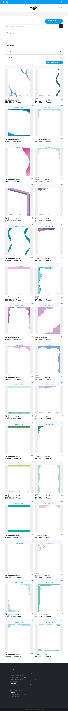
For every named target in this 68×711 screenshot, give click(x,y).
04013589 (37, 375)
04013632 (7, 494)
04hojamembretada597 (12, 496)
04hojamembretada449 (12, 258)
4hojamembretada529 (42, 337)
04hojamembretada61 (12, 100)
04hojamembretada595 (42, 456)
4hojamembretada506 (12, 337)
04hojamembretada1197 (12, 654)
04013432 (7, 177)
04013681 (37, 494)
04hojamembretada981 (12, 615)
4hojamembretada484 (42, 298)
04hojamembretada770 (42, 575)
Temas (9, 51)
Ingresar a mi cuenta (35, 673)
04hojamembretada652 (12, 535)
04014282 (37, 652)
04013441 (37, 177)
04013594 (7, 415)
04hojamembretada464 (42, 258)
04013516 (7, 296)
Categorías (10, 33)
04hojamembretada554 (42, 377)
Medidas (9, 57)
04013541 (7, 336)
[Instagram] (61, 2)
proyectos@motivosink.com (17, 690)
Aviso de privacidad (35, 683)
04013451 (7, 217)
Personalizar (19, 68)
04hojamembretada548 (12, 377)
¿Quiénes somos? (35, 675)
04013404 (37, 138)
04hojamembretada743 (12, 575)
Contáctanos (33, 685)
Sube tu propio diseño (54, 20)
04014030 (37, 613)
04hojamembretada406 (42, 179)
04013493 (37, 98)
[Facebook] (59, 2)
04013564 (37, 336)
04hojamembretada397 (12, 179)
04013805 (37, 573)
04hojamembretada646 (42, 496)
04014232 (7, 652)
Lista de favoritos (54, 62)
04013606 (37, 415)
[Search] (7, 2)
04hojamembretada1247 (42, 654)
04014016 (7, 613)
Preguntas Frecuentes (36, 677)
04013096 (7, 98)
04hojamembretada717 (42, 535)
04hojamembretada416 (12, 219)
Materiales (10, 45)
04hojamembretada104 (12, 140)
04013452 (37, 217)
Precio (9, 39)
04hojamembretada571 (42, 417)
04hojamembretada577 (12, 456)
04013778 (7, 573)
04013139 (7, 138)
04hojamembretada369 (42, 140)
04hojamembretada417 (42, 219)
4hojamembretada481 (12, 298)
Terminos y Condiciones (33, 680)
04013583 (7, 375)
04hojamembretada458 (42, 100)
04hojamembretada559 (12, 417)
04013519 (37, 296)
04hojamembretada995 (42, 615)
